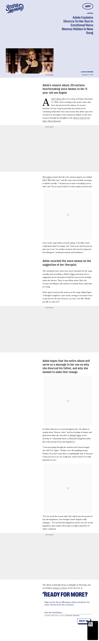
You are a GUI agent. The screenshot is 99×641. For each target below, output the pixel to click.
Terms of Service (69, 615)
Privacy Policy (76, 615)
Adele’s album (57, 99)
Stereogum (47, 177)
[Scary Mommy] (15, 8)
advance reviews (60, 588)
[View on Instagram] (68, 215)
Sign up (82, 621)
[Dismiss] (95, 623)
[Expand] (89, 623)
